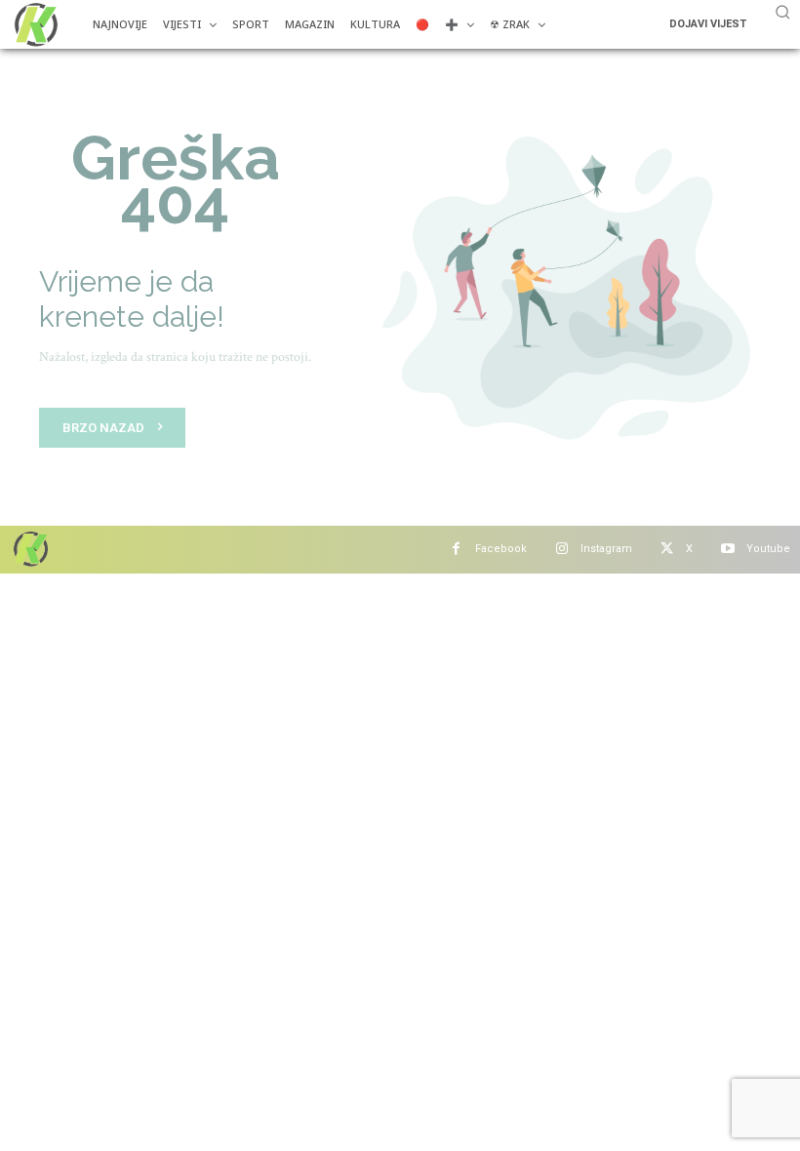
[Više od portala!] (29, 549)
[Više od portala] (34, 24)
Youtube (768, 548)
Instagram (606, 548)
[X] (667, 550)
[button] (782, 12)
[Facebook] (456, 550)
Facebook (501, 548)
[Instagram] (561, 550)
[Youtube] (727, 550)
